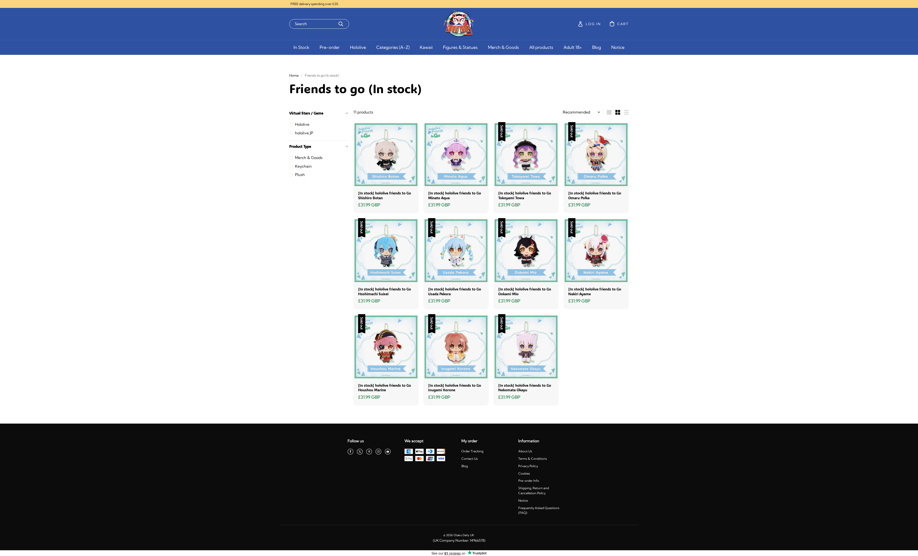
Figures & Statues (460, 47)
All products (541, 47)
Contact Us (469, 458)
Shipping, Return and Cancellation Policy (533, 490)
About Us (525, 451)
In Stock (301, 47)
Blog (596, 47)
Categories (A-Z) (393, 47)
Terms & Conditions (532, 458)
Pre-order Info (528, 480)
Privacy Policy (528, 466)
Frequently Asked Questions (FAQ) (538, 510)
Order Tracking (472, 451)
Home (294, 75)
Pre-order (330, 47)
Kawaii (426, 47)
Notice (617, 47)
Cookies (524, 473)
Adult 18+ (572, 47)
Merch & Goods (503, 47)
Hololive (358, 47)
